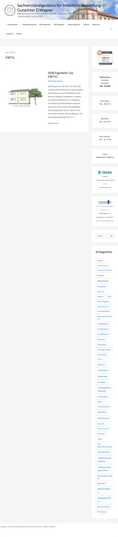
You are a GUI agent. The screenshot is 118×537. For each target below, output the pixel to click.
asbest (100, 260)
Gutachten (103, 370)
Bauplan (100, 275)
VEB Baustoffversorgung (104, 445)
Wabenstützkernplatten (104, 477)
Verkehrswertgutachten (104, 469)
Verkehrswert (104, 452)
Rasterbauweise (103, 407)
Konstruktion (102, 397)
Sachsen (100, 424)
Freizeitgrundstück (104, 350)
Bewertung (103, 281)
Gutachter (103, 376)
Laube (99, 402)
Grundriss (101, 365)
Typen (99, 439)
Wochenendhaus (103, 507)
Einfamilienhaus (103, 306)
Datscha (100, 292)
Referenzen (103, 418)
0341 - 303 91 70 (105, 104)
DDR (109, 297)
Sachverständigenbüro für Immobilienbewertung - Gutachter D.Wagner (60, 7)
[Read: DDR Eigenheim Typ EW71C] (25, 90)
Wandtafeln (101, 483)
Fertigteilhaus (103, 329)
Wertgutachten (104, 499)
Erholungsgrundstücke (104, 317)
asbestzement (102, 265)
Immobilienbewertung (104, 389)
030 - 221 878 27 (105, 122)
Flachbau (101, 339)
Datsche (100, 297)
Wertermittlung (104, 490)
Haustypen (101, 382)
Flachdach (101, 345)
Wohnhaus (101, 512)
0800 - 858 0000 (105, 86)
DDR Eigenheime (55, 81)
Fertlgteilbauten (103, 334)
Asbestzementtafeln (104, 270)
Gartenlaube (101, 355)
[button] (18, 24)
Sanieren (101, 434)
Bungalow (101, 287)
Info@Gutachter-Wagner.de (105, 157)
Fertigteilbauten (103, 324)
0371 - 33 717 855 (105, 139)
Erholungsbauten (103, 311)
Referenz (102, 412)
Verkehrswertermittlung (105, 459)
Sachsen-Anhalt (103, 429)
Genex (99, 359)
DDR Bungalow (103, 301)
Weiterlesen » (53, 123)
